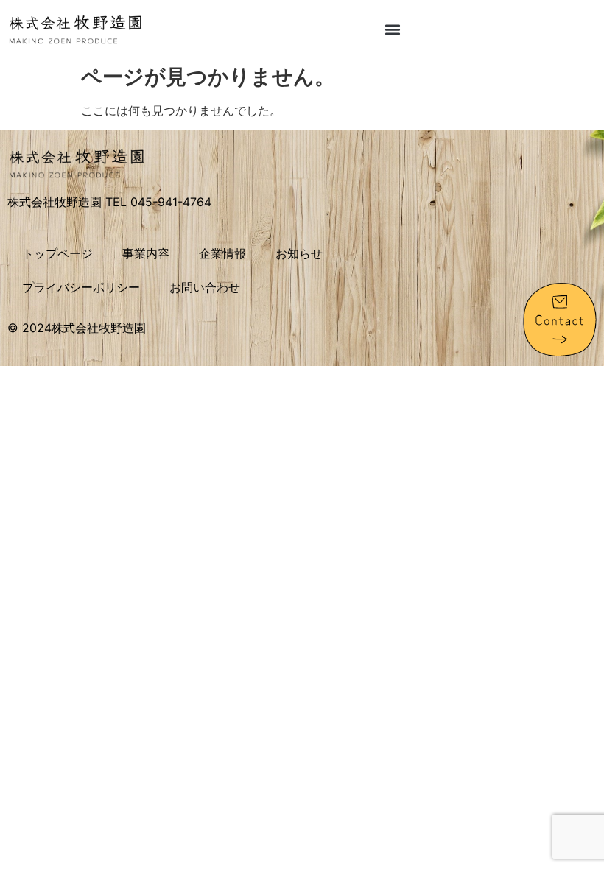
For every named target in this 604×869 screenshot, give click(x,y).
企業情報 (222, 253)
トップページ (57, 253)
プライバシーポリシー (81, 287)
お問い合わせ (204, 287)
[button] (393, 29)
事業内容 (145, 253)
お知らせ (299, 253)
